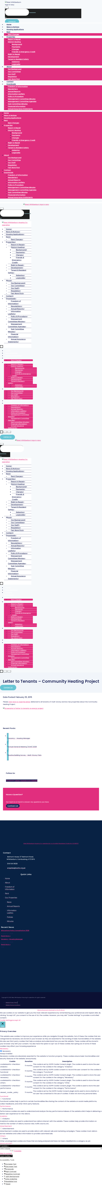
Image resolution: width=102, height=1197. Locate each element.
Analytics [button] (3, 1116)
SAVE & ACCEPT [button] (6, 1143)
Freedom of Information (18, 86)
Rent (8, 32)
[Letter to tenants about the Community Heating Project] (23, 708)
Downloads (11, 84)
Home (9, 24)
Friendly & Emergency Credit (23, 52)
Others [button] (2, 1136)
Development (13, 57)
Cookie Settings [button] (6, 1020)
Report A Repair (14, 39)
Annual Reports (14, 91)
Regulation (12, 76)
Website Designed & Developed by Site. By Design (51, 1010)
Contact (10, 81)
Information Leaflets (16, 94)
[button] (6, 1156)
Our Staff (12, 74)
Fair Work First (14, 79)
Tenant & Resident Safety (18, 59)
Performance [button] (5, 1106)
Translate (17, 1151)
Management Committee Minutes (21, 99)
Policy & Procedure (16, 96)
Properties (11, 37)
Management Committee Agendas (22, 101)
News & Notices (13, 27)
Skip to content (6, 1153)
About (9, 67)
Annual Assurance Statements (20, 109)
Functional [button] (4, 1096)
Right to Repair (14, 54)
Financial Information (16, 106)
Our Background (14, 69)
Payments (16, 47)
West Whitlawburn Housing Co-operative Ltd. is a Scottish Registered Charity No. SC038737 (51, 843)
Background (17, 44)
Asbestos (16, 62)
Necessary (6, 1051)
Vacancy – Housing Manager (12, 939)
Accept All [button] (16, 1020)
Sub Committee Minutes (18, 104)
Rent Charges (13, 34)
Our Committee (14, 72)
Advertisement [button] (6, 1126)
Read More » (6, 936)
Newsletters (13, 89)
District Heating (14, 42)
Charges (15, 49)
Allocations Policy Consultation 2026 (15, 931)
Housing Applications (15, 29)
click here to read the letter (19, 702)
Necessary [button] (4, 1049)
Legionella (16, 64)
